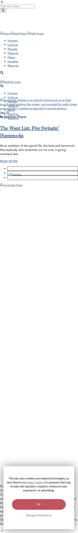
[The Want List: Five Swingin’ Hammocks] (39, 108)
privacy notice (35, 482)
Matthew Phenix (15, 116)
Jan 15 (4, 112)
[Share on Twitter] (14, 173)
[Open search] (2, 73)
